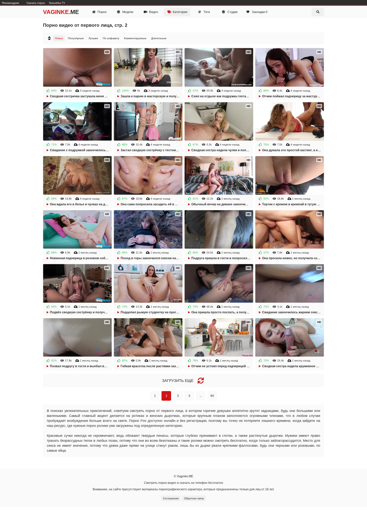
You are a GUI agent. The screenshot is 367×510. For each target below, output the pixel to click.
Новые (59, 38)
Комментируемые (135, 38)
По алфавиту (111, 38)
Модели (127, 12)
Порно (102, 12)
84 (212, 395)
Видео (153, 12)
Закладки (259, 12)
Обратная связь (194, 498)
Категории (179, 12)
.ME (61, 12)
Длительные (158, 38)
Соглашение (171, 498)
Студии (232, 12)
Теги (206, 12)
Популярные (76, 38)
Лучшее (93, 38)
